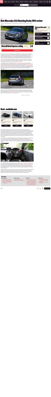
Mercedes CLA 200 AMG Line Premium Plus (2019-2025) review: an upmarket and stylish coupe (32, 184)
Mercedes (3, 59)
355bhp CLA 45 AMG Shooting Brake (25, 164)
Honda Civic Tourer (30, 64)
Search (47, 2)
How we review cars (3, 48)
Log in (49, 2)
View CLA (5, 125)
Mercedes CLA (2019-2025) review (20, 180)
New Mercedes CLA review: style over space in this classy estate (31, 180)
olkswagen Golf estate (5, 65)
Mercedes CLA (14, 91)
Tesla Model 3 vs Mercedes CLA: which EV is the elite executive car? (7, 180)
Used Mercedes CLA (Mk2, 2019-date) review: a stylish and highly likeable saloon (43, 180)
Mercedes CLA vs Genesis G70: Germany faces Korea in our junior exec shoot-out (7, 182)
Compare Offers (17, 50)
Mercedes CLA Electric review (19, 179)
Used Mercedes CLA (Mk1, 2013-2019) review (43, 182)
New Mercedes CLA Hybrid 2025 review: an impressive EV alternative (32, 182)
